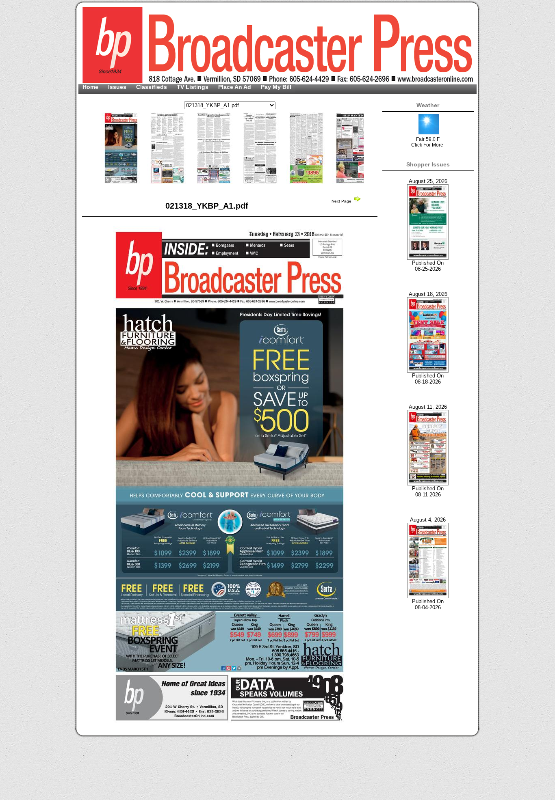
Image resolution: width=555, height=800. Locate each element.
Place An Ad (235, 87)
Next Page (342, 201)
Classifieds (152, 87)
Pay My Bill (276, 87)
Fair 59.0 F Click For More (427, 142)
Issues (118, 87)
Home (91, 87)
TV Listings (193, 87)
